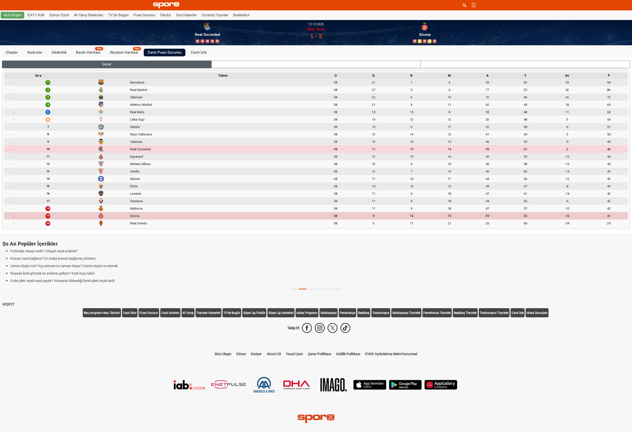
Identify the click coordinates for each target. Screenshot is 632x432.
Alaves (135, 179)
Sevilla (134, 171)
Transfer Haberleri (208, 313)
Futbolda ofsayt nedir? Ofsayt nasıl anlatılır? (44, 251)
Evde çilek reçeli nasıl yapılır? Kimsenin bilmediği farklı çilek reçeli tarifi (62, 281)
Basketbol (241, 15)
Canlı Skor (130, 313)
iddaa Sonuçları (537, 313)
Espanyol (136, 156)
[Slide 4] (329, 289)
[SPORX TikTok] (345, 328)
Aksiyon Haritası (124, 52)
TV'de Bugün (118, 15)
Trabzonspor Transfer (494, 313)
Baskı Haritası (89, 52)
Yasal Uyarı (294, 354)
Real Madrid (138, 90)
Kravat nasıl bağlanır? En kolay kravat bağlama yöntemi (52, 258)
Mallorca (136, 208)
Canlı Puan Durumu (164, 52)
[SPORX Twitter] (332, 328)
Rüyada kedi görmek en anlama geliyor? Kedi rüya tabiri (52, 273)
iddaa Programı (306, 313)
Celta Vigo (137, 119)
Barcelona (137, 82)
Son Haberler (186, 15)
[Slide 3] (320, 289)
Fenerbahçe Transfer (437, 313)
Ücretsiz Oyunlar (215, 15)
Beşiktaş (363, 313)
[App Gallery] (440, 384)
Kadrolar (34, 52)
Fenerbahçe (347, 313)
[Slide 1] (302, 289)
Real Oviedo (138, 223)
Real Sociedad (140, 149)
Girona (134, 216)
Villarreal (136, 97)
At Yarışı (188, 313)
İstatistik (59, 52)
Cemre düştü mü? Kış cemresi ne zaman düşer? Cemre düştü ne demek (64, 266)
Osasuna (136, 201)
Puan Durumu (144, 15)
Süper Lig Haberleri (281, 313)
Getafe (135, 127)
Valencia (136, 142)
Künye (241, 354)
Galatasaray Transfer (406, 313)
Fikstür (165, 15)
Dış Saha (525, 64)
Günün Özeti (59, 15)
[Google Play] (405, 384)
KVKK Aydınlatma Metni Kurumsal (391, 354)
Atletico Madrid (141, 105)
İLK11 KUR (36, 15)
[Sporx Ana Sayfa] (167, 5)
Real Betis (137, 112)
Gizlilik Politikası (348, 354)
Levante (135, 193)
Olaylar (12, 52)
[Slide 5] (338, 289)
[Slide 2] (311, 289)
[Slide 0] (293, 289)
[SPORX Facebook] (306, 328)
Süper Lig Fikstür (254, 313)
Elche (134, 186)
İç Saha (316, 64)
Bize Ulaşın (223, 354)
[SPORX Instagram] (319, 328)
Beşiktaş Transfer (465, 313)
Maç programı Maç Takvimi (102, 313)
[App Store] (369, 384)
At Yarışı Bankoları (88, 15)
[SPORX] (316, 419)
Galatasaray (328, 313)
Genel (106, 64)
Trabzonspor (380, 313)
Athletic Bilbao (140, 164)
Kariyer (256, 354)
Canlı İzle (199, 52)
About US (274, 354)
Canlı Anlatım (170, 313)
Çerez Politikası (319, 354)
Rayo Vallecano (141, 134)
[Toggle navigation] (474, 5)
